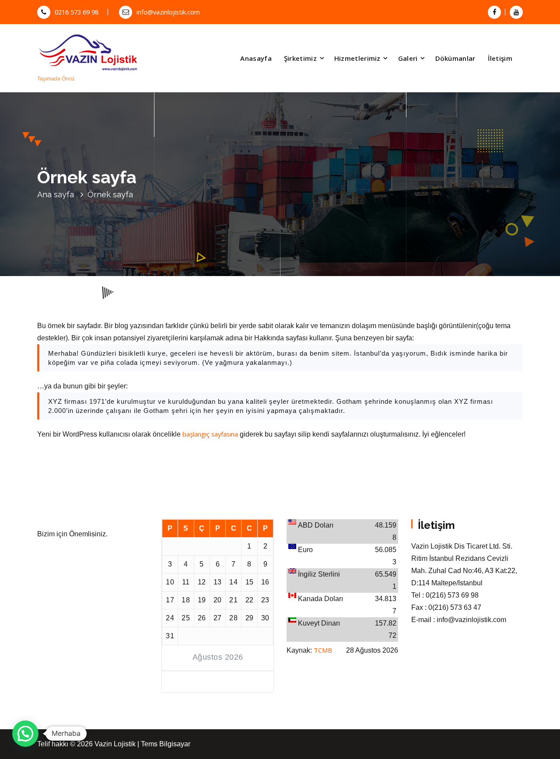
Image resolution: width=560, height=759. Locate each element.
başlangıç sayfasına (210, 434)
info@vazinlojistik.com (168, 11)
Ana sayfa (55, 194)
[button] (25, 734)
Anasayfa (255, 58)
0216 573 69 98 (76, 11)
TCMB (323, 650)
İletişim (500, 58)
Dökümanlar (455, 58)
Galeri (408, 58)
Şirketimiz (300, 58)
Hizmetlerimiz (357, 58)
